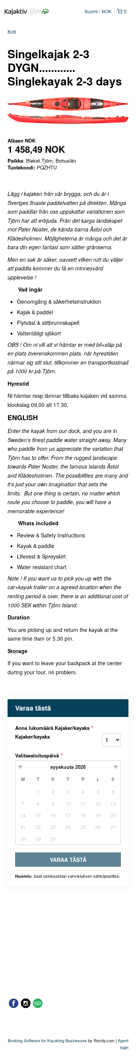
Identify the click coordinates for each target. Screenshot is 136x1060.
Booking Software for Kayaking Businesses (48, 1040)
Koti (12, 31)
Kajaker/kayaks (32, 736)
